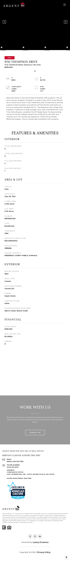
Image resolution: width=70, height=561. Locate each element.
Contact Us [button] (35, 432)
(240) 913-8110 (13, 467)
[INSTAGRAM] (35, 536)
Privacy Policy (44, 552)
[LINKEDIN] (40, 536)
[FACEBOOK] (30, 536)
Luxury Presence (41, 542)
